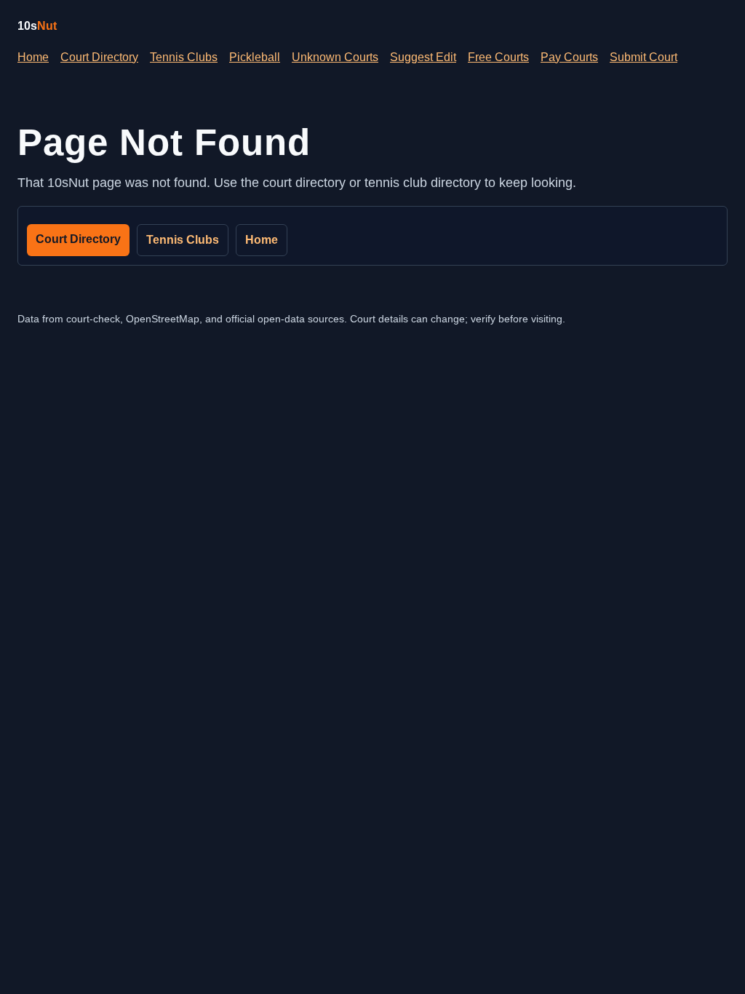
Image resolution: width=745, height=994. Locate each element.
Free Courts (498, 57)
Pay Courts (569, 57)
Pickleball (254, 57)
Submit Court (643, 57)
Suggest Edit (423, 57)
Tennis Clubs (184, 57)
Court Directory (99, 57)
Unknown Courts (335, 57)
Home (33, 57)
